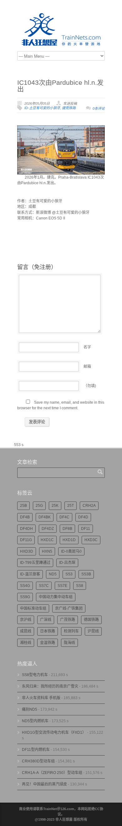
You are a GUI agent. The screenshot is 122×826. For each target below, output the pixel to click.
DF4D (83, 517)
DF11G (26, 540)
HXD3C (91, 540)
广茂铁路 (67, 619)
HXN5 (47, 551)
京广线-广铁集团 (69, 608)
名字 (87, 347)
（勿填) (90, 386)
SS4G (25, 585)
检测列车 (71, 631)
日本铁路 (47, 631)
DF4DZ (48, 528)
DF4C (64, 517)
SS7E (62, 585)
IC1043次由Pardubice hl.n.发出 (60, 86)
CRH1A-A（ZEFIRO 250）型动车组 (52, 773)
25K (55, 505)
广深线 (45, 619)
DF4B (25, 517)
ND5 (53, 574)
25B (23, 505)
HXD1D (69, 540)
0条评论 (99, 108)
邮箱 (87, 366)
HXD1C (47, 540)
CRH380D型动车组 (38, 761)
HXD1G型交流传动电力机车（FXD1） (54, 732)
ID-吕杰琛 (67, 562)
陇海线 (69, 643)
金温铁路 (47, 643)
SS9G (25, 597)
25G (39, 505)
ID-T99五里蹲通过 (35, 562)
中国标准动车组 (33, 608)
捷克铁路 (69, 108)
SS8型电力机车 (35, 675)
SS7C (44, 585)
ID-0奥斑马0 (71, 551)
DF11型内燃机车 (36, 749)
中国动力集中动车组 (56, 597)
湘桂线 (25, 643)
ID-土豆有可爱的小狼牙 (42, 108)
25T (70, 505)
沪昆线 (93, 631)
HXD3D (26, 551)
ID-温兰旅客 (30, 574)
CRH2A (89, 505)
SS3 (69, 574)
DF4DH (26, 528)
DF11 (85, 528)
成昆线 (25, 631)
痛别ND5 (29, 709)
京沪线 (25, 619)
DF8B (67, 528)
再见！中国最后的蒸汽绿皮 (44, 784)
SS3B (86, 574)
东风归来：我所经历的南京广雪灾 (50, 686)
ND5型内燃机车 (35, 721)
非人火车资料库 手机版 (41, 698)
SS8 (79, 585)
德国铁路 (91, 619)
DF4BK (44, 517)
